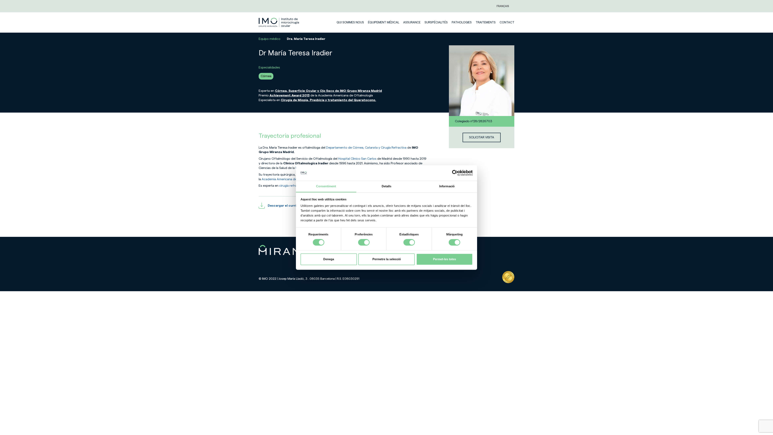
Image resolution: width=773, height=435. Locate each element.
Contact (507, 22)
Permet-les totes (444, 259)
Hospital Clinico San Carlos (357, 158)
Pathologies (462, 22)
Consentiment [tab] (326, 186)
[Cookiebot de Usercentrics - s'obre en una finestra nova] (455, 173)
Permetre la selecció (386, 259)
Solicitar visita (481, 137)
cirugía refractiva (291, 185)
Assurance (412, 22)
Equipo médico (269, 38)
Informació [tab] (447, 186)
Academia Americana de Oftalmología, (289, 179)
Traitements (486, 22)
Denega (328, 259)
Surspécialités (436, 22)
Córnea (266, 76)
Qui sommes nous (350, 22)
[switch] (364, 242)
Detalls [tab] (387, 186)
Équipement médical (383, 22)
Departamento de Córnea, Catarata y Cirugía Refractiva (365, 147)
